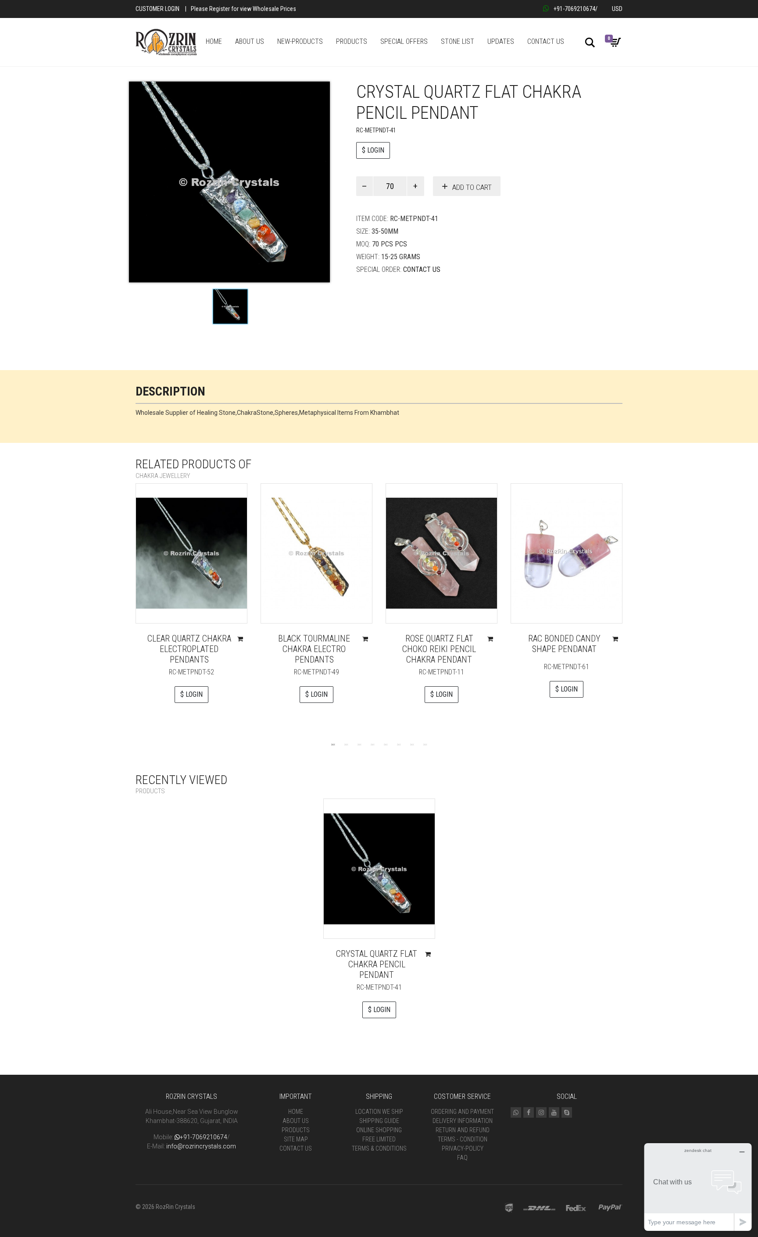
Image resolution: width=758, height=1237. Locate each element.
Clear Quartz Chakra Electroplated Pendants (189, 649)
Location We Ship (379, 1111)
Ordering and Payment (462, 1111)
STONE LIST (457, 41)
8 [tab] (425, 744)
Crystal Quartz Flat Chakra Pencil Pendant (376, 964)
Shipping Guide (379, 1120)
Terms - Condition (462, 1139)
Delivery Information (463, 1120)
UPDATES (500, 41)
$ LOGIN (373, 150)
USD (617, 8)
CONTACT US (545, 41)
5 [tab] (385, 744)
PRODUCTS (351, 41)
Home (295, 1111)
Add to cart (472, 187)
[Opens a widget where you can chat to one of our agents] (698, 1187)
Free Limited (379, 1139)
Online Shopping (379, 1130)
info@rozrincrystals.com (201, 1146)
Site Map (296, 1139)
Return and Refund (463, 1130)
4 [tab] (372, 744)
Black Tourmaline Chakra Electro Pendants (314, 649)
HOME (214, 41)
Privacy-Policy (462, 1148)
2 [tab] (346, 744)
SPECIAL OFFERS (404, 41)
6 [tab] (398, 744)
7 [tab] (412, 744)
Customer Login (157, 8)
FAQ (462, 1157)
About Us (295, 1120)
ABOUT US (249, 41)
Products (296, 1130)
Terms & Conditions (379, 1148)
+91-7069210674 (574, 8)
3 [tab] (359, 744)
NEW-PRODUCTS (300, 41)
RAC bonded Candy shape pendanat (564, 643)
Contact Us (421, 269)
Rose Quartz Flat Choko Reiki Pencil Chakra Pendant (439, 649)
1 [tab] (333, 744)
